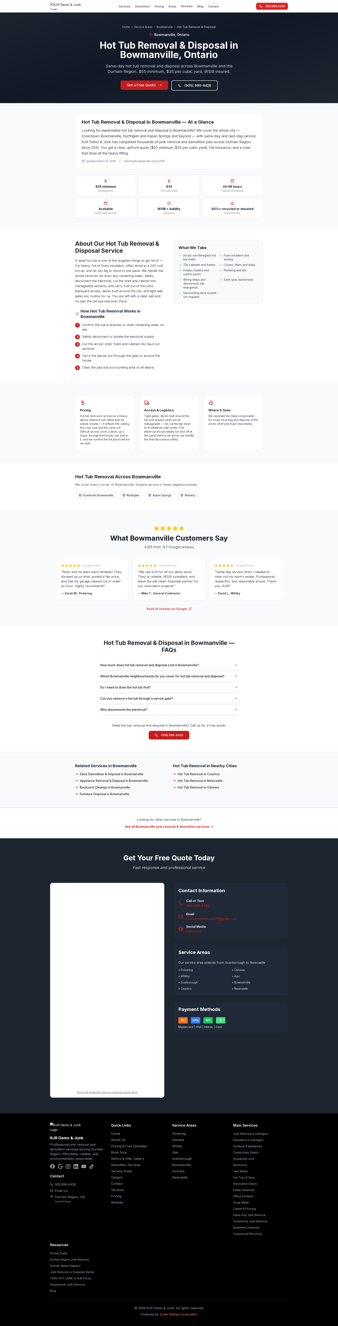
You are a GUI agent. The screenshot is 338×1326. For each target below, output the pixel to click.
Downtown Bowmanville (98, 495)
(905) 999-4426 (197, 85)
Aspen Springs (162, 495)
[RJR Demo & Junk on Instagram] (68, 1166)
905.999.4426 (275, 6)
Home (126, 27)
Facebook (193, 931)
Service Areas (143, 27)
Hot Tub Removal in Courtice (199, 774)
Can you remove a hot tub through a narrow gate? (136, 698)
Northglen (133, 495)
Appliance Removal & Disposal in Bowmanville (114, 781)
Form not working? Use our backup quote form (107, 1092)
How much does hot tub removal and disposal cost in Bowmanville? (149, 665)
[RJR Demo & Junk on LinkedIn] (76, 1166)
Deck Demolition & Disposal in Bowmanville (111, 774)
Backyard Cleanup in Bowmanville (105, 787)
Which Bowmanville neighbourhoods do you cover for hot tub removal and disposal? (162, 676)
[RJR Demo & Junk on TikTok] (91, 1166)
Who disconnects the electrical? (123, 710)
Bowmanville (165, 27)
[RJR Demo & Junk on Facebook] (52, 1166)
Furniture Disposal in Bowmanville (104, 794)
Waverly (190, 495)
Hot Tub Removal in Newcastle (200, 781)
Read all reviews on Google (167, 609)
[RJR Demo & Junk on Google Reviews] (60, 1166)
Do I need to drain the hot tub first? (125, 687)
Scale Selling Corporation (179, 1314)
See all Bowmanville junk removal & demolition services (167, 827)
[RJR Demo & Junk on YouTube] (83, 1166)
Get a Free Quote (141, 85)
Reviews (187, 6)
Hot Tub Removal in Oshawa (198, 787)
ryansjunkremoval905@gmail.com (211, 919)
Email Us (61, 1191)
